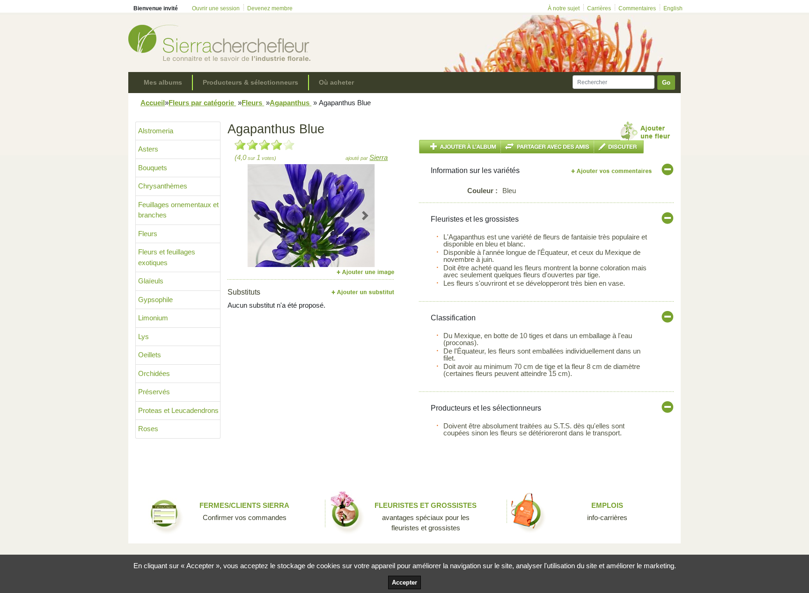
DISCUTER (619, 146)
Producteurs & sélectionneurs (250, 82)
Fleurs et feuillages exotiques (166, 257)
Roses (148, 429)
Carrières (599, 8)
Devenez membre (270, 8)
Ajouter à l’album (460, 146)
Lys (143, 336)
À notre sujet (564, 8)
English (673, 8)
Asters (148, 149)
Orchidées (154, 373)
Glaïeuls (150, 281)
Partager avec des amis (547, 146)
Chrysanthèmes (162, 186)
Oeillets (149, 355)
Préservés (154, 392)
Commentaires (637, 8)
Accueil (152, 103)
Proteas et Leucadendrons (178, 410)
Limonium (153, 318)
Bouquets (152, 168)
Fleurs (253, 103)
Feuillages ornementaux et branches (178, 210)
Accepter (404, 582)
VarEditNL (612, 171)
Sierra (378, 157)
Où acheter (336, 82)
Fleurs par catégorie (202, 103)
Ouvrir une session (216, 8)
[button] (257, 215)
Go (666, 82)
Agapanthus (290, 103)
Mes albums (163, 82)
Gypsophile (155, 300)
